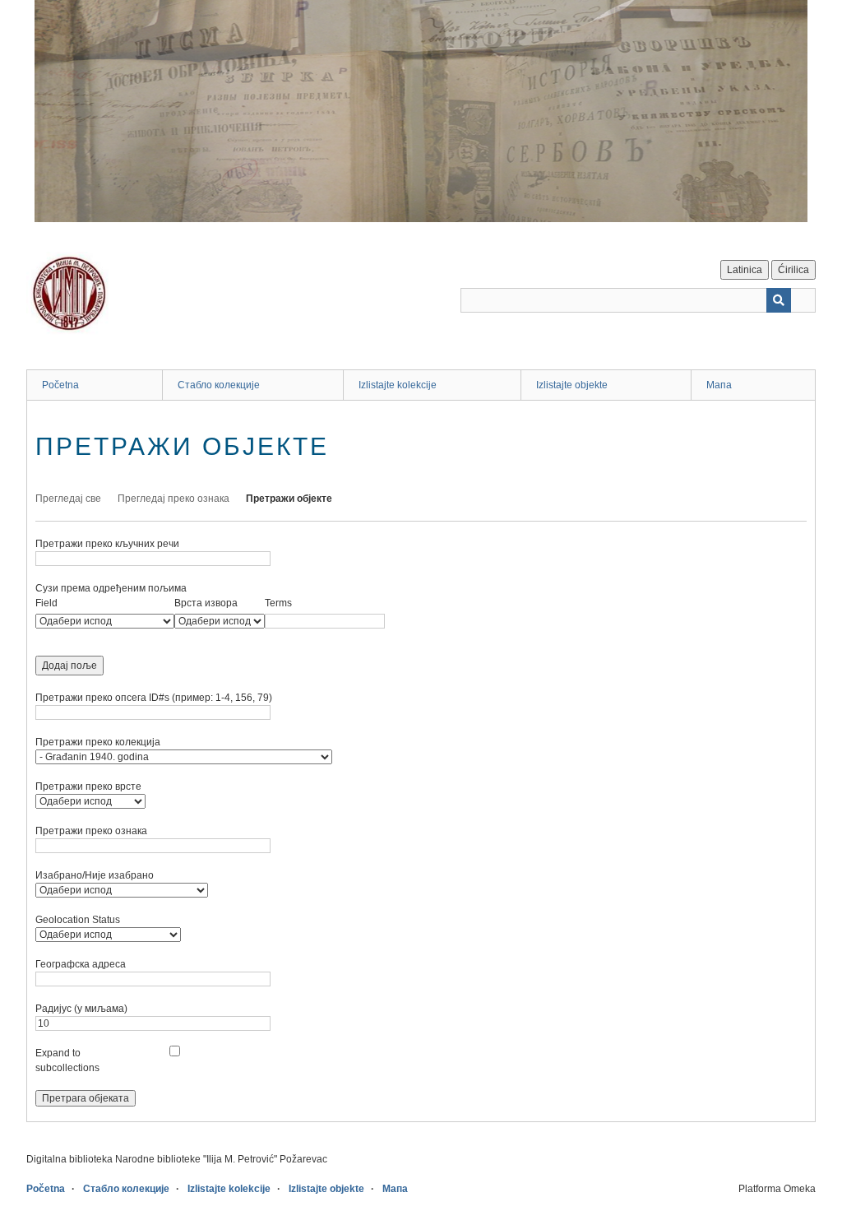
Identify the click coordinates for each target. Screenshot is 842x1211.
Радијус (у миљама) (81, 1008)
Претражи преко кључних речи (107, 544)
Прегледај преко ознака (173, 498)
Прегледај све (68, 498)
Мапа (719, 385)
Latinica (744, 270)
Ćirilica (793, 270)
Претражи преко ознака (91, 831)
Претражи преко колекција (97, 742)
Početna (60, 385)
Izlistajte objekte (572, 385)
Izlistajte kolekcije (398, 385)
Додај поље (69, 665)
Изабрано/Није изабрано (94, 875)
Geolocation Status (77, 920)
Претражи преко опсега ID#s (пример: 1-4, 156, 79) (153, 697)
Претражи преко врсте (88, 786)
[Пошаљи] (778, 300)
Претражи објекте (289, 498)
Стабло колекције (219, 385)
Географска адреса (80, 964)
